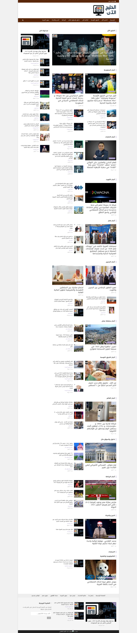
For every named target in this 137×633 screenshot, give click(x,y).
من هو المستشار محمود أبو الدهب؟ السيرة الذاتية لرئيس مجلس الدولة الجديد (64, 386)
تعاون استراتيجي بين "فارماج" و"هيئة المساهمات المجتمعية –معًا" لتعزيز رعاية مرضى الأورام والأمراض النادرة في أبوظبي (85, 55)
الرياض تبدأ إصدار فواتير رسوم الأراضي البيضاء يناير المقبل (31, 125)
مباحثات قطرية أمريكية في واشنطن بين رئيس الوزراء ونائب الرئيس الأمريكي (62, 403)
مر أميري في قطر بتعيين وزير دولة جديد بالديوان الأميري (64, 237)
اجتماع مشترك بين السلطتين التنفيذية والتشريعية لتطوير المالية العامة (68, 290)
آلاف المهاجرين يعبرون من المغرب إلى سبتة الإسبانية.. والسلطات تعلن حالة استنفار (63, 363)
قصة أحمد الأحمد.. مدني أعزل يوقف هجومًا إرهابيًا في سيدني (63, 423)
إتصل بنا (90, 595)
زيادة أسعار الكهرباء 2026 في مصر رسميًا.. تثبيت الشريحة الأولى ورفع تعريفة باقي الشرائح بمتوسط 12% (64, 375)
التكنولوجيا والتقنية (107, 556)
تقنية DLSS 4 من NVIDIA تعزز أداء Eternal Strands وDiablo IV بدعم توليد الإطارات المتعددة (63, 562)
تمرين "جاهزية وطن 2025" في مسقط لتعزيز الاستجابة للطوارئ (103, 348)
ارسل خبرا (72, 595)
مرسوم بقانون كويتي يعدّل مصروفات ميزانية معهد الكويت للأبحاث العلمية (63, 208)
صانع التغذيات (82, 595)
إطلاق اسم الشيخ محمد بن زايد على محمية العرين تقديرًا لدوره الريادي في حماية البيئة (95, 309)
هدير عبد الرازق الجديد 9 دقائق (31, 81)
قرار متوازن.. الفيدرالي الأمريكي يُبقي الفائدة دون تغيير (100, 466)
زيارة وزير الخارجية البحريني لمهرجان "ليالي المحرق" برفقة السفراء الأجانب (63, 300)
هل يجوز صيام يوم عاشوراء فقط (64, 529)
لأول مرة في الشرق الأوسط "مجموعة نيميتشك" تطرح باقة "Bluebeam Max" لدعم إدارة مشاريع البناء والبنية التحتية (102, 99)
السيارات (111, 551)
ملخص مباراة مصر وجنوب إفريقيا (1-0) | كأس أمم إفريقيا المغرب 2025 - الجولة (101, 504)
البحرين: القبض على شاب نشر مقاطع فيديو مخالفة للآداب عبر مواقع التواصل (63, 310)
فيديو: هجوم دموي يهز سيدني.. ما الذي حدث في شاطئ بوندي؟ (63, 413)
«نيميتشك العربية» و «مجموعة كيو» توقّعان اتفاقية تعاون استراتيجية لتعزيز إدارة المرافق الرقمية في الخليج (63, 168)
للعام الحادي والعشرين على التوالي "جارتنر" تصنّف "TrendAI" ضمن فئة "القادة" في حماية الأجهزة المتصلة (101, 165)
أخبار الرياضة (36, 96)
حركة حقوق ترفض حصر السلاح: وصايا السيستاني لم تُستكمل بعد (30, 115)
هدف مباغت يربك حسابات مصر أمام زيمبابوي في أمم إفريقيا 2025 (63, 491)
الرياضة (64, 20)
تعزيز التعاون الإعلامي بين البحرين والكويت (102, 289)
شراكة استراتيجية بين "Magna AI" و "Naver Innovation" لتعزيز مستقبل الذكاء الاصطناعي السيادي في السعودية (96, 124)
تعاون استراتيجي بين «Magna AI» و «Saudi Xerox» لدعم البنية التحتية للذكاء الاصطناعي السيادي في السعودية (68, 99)
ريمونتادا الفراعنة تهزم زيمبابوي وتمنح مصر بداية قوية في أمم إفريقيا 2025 (63, 481)
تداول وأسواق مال (108, 439)
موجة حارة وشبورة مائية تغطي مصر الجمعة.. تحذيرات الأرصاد (31, 60)
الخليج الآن (105, 20)
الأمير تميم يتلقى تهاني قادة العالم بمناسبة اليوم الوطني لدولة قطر (63, 247)
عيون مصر (45, 595)
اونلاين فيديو (35, 595)
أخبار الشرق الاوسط (35, 63)
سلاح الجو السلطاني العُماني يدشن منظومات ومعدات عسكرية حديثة (63, 326)
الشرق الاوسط (95, 20)
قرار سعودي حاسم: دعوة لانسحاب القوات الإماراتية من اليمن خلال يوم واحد (30, 136)
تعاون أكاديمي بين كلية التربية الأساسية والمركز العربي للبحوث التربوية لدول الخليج (62, 197)
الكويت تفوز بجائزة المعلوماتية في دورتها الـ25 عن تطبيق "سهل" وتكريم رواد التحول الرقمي (63, 185)
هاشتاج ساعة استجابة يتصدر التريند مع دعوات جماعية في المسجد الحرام (63, 520)
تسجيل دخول (111, 1)
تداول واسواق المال (74, 20)
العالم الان (85, 20)
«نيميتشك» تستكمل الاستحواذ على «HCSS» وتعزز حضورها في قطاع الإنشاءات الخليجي (96, 112)
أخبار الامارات (109, 49)
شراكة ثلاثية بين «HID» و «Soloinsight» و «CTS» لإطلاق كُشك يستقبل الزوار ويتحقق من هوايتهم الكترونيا (101, 427)
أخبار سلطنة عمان (108, 321)
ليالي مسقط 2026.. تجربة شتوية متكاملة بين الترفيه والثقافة (64, 336)
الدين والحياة (55, 20)
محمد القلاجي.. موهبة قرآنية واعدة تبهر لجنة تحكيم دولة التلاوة (30, 146)
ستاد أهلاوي (54, 595)
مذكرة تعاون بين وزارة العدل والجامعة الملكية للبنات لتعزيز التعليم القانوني (95, 298)
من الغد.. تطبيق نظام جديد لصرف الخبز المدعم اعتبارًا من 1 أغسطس (102, 384)
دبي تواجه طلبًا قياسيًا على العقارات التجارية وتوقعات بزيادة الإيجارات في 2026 (63, 465)
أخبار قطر (111, 220)
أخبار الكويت (36, 108)
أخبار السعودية (36, 127)
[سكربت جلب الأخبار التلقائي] (66, 632)
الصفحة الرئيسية (100, 595)
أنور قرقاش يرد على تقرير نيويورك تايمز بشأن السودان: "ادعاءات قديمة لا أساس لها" (30, 71)
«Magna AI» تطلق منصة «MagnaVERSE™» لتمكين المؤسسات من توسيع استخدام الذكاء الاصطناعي (63, 125)
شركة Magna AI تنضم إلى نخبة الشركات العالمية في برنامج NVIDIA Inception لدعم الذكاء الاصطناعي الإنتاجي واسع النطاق (101, 208)
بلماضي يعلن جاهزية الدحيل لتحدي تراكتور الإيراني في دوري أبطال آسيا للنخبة (63, 502)
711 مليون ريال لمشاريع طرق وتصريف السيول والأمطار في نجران (63, 454)
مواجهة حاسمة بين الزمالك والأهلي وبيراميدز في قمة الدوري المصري (30, 92)
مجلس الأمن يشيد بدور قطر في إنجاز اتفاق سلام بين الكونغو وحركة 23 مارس (63, 226)
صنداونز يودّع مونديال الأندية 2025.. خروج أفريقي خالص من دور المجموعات (35, 52)
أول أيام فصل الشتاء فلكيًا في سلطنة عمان (63, 346)
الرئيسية (112, 20)
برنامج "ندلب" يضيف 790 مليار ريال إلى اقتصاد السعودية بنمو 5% (63, 444)
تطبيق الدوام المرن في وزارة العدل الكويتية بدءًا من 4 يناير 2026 (31, 104)
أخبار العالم (111, 398)
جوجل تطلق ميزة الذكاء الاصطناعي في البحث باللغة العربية (101, 583)
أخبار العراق (36, 118)
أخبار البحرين (110, 261)
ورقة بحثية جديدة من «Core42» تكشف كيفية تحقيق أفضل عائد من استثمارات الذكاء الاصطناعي (63, 143)
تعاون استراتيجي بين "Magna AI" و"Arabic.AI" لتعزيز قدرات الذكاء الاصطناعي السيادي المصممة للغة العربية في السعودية (64, 112)
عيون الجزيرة (45, 20)
